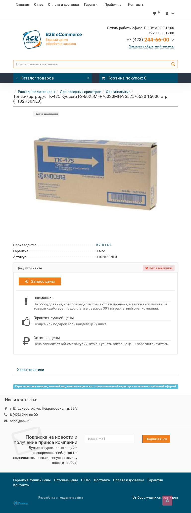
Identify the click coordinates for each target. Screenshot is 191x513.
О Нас (86, 480)
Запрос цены (43, 281)
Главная (22, 4)
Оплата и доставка (63, 4)
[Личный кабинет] (170, 13)
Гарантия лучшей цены (32, 480)
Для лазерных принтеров (80, 92)
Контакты (136, 4)
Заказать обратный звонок (151, 46)
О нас (38, 4)
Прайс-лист (113, 4)
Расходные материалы (36, 92)
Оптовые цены (66, 480)
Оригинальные (118, 92)
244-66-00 (148, 40)
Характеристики (30, 370)
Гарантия (91, 4)
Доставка (102, 480)
